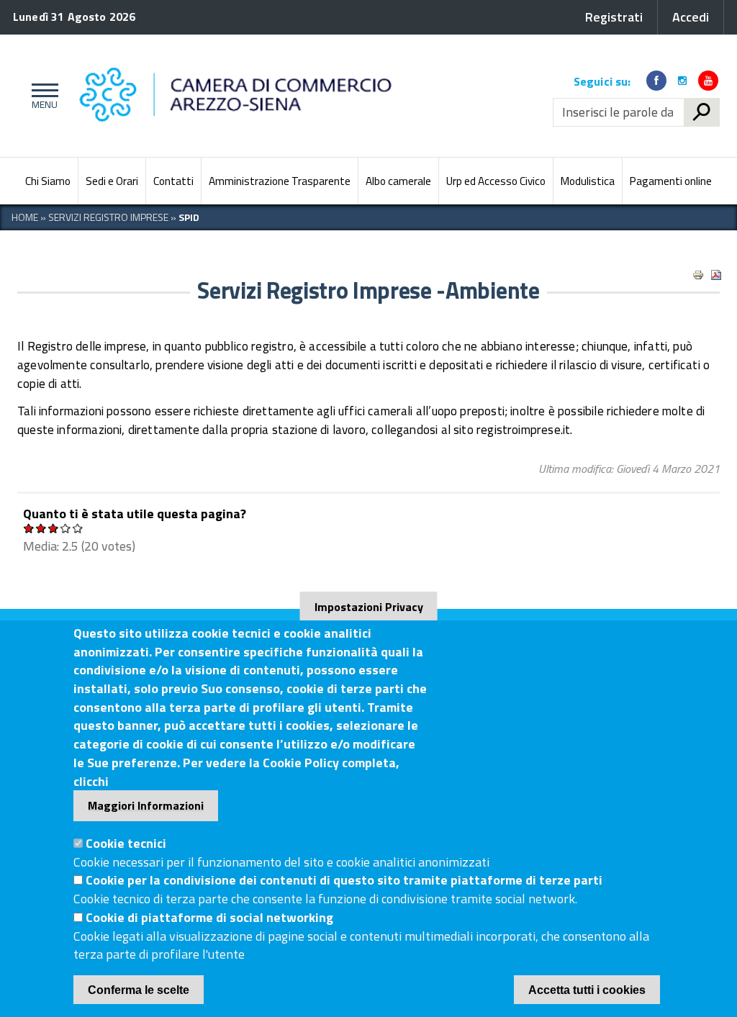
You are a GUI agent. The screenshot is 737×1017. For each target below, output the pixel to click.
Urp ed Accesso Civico (496, 181)
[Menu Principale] (42, 95)
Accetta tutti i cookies (587, 990)
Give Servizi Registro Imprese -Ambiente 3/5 (54, 528)
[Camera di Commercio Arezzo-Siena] (309, 95)
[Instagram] (682, 81)
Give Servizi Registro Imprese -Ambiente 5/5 (78, 528)
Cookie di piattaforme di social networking (209, 917)
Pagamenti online (671, 181)
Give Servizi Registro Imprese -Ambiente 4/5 (66, 528)
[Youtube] (708, 81)
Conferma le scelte (138, 990)
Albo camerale (398, 181)
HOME (25, 217)
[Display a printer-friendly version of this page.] (698, 275)
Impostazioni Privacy (369, 606)
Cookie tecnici (126, 843)
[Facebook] (656, 81)
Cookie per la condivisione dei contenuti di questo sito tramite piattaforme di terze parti (344, 880)
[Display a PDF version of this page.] (716, 275)
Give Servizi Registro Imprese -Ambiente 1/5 (29, 528)
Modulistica (588, 181)
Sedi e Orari (112, 181)
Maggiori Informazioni (146, 805)
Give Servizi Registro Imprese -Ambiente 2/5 (41, 528)
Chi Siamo (48, 181)
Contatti (173, 181)
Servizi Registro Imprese (108, 217)
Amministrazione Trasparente (280, 181)
